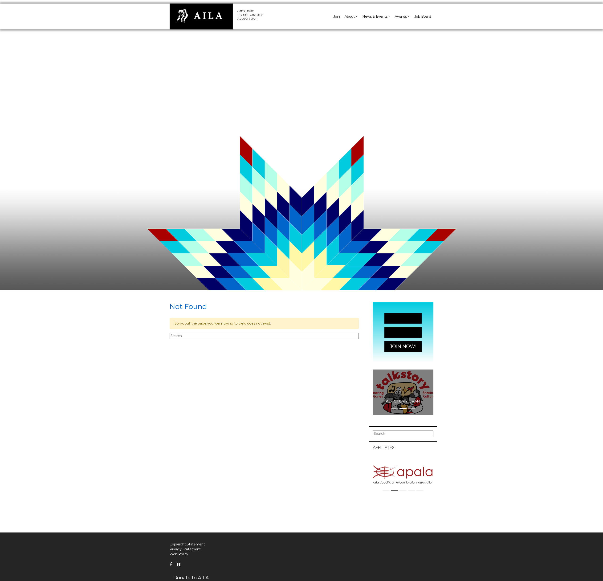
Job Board (422, 16)
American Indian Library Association (250, 14)
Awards (401, 16)
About (350, 16)
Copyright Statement (187, 544)
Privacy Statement (185, 549)
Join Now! (403, 318)
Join (336, 16)
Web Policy (179, 554)
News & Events (374, 16)
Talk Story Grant (403, 401)
